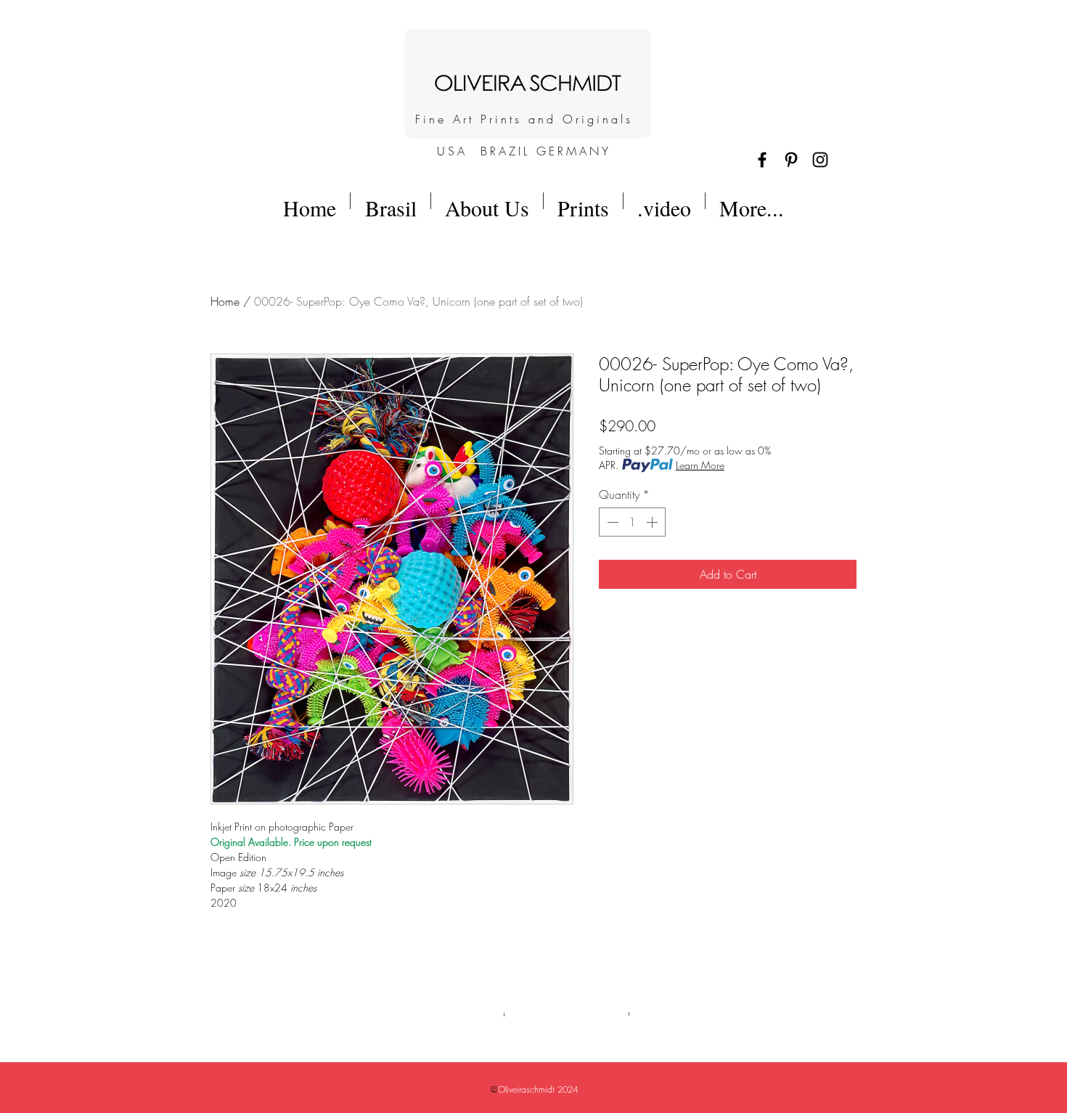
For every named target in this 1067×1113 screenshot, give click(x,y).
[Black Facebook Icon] (762, 160)
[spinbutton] (632, 522)
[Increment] (653, 522)
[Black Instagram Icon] (820, 160)
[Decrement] (611, 522)
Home (225, 301)
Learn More (700, 465)
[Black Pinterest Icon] (791, 160)
